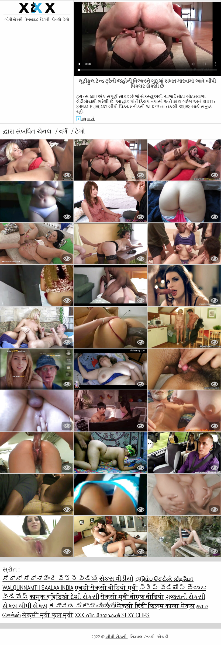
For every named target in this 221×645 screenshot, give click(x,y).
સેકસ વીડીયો (116, 578)
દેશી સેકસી (84, 597)
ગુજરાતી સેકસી (185, 597)
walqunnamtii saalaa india (37, 588)
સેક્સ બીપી (17, 606)
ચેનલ (45, 131)
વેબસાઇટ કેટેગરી (37, 19)
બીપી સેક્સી (13, 19)
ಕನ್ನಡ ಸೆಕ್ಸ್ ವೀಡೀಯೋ (83, 606)
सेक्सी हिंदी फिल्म (141, 606)
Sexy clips (135, 615)
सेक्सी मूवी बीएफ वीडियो (132, 597)
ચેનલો (56, 19)
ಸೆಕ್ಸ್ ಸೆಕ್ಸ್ (23, 578)
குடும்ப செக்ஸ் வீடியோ (164, 578)
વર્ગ (64, 131)
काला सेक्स (180, 606)
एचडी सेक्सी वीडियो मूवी (106, 588)
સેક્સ (40, 606)
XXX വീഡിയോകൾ (98, 615)
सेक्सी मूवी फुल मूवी (47, 615)
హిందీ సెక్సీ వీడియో (71, 578)
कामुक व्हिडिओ (50, 597)
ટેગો (66, 19)
